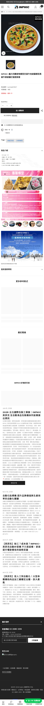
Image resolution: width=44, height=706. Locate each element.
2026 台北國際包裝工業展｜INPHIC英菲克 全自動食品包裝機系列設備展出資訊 (22, 415)
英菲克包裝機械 (6, 672)
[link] (11, 318)
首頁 (2, 12)
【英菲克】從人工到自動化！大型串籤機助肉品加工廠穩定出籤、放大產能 (21, 579)
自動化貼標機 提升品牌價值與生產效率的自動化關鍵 (22, 497)
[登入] (35, 7)
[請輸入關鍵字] (8, 7)
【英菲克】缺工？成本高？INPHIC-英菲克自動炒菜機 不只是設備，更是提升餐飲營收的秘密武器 (22, 546)
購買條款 (14, 115)
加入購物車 (20, 110)
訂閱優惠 (35, 640)
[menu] (2, 7)
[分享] (41, 110)
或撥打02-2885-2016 (31, 2)
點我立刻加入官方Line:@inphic (15, 2)
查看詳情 (14, 483)
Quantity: (4, 102)
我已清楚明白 (8, 115)
